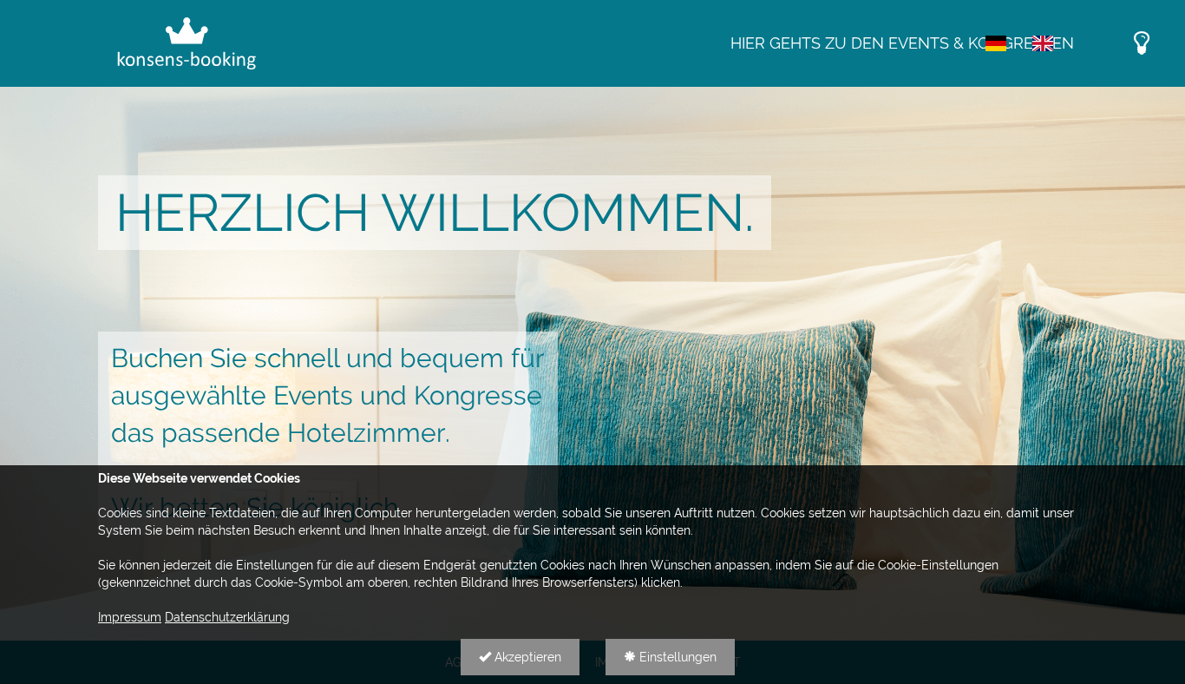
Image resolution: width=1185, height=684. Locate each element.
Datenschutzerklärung (227, 617)
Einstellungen (676, 657)
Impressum (129, 617)
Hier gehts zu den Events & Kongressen (902, 43)
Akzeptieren (526, 657)
